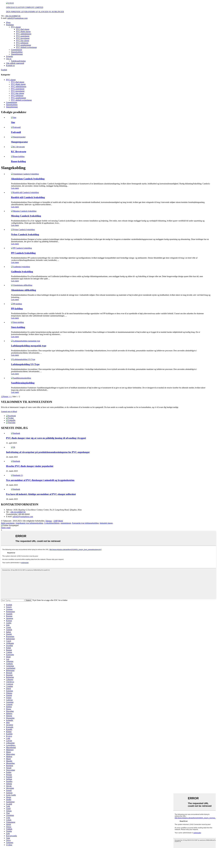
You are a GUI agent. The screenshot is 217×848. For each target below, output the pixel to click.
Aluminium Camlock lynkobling (28, 178)
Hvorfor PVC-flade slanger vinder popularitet (29, 466)
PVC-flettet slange (23, 31)
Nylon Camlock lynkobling (25, 234)
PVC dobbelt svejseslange (26, 47)
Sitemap (48, 521)
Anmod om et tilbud (9, 411)
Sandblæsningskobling (23, 382)
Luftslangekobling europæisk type (28, 345)
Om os (8, 59)
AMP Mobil (58, 521)
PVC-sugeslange (22, 36)
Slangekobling (16, 52)
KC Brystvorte (18, 151)
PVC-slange (16, 27)
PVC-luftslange (22, 43)
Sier (13, 122)
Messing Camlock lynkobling (26, 216)
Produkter (10, 25)
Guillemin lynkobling (22, 271)
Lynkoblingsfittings (52, 523)
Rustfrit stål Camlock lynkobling (28, 197)
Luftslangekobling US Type (25, 364)
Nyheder (9, 56)
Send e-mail (5, 528)
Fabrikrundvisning (18, 61)
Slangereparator (19, 142)
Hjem (8, 22)
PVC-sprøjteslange (23, 45)
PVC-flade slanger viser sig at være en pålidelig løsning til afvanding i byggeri (46, 438)
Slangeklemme (17, 54)
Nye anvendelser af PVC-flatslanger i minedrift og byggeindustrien (40, 480)
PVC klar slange (22, 41)
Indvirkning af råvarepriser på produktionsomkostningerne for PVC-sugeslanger (48, 452)
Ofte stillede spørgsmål (15, 63)
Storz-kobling (18, 327)
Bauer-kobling (18, 161)
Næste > (6, 396)
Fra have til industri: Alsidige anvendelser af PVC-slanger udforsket (41, 494)
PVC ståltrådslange (23, 34)
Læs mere (15, 188)
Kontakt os (10, 65)
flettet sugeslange (8, 523)
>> (11, 396)
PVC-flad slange (22, 29)
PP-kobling (17, 308)
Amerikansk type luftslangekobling (29, 523)
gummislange (66, 523)
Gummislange (16, 50)
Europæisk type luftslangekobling (85, 523)
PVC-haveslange (23, 38)
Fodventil (16, 132)
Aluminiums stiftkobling (23, 290)
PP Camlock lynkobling (23, 253)
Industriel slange (106, 523)
